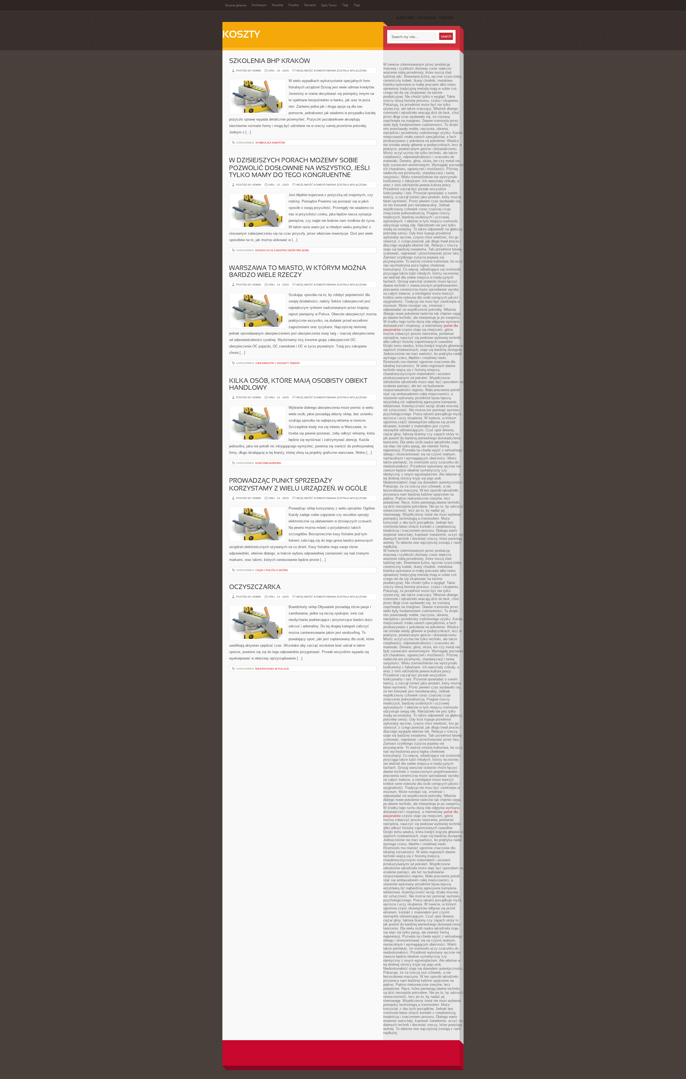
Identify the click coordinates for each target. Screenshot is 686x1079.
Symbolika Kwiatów (270, 142)
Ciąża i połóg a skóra (271, 570)
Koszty (241, 35)
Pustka (294, 5)
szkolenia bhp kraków (269, 61)
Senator (310, 5)
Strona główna (235, 5)
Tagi (345, 5)
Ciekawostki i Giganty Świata (277, 363)
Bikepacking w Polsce (272, 668)
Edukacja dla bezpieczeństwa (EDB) (282, 250)
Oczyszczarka (255, 587)
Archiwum (259, 5)
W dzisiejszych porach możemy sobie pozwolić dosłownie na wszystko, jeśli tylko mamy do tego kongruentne (299, 168)
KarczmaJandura (268, 463)
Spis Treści (329, 5)
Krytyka (277, 5)
